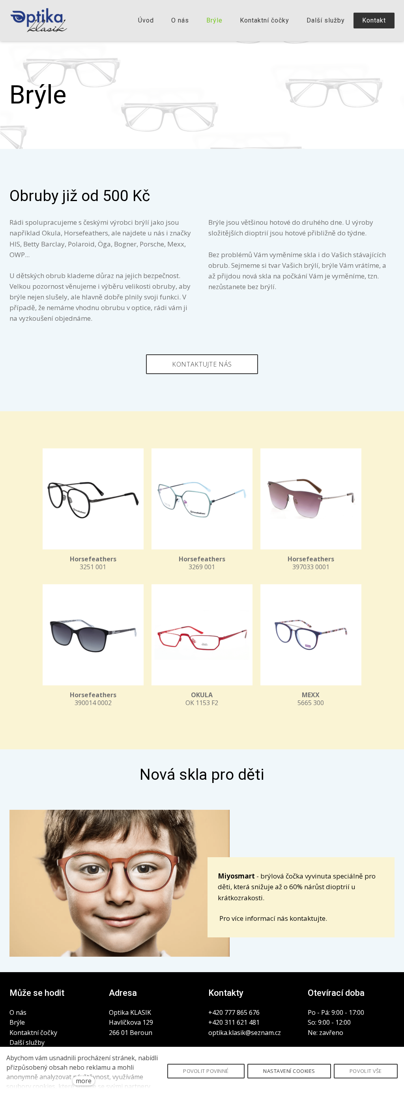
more (84, 1080)
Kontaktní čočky (33, 1032)
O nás (17, 1012)
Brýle (17, 1022)
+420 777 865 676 (234, 1012)
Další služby (27, 1042)
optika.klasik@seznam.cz (244, 1032)
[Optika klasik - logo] (38, 20)
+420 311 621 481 (234, 1022)
